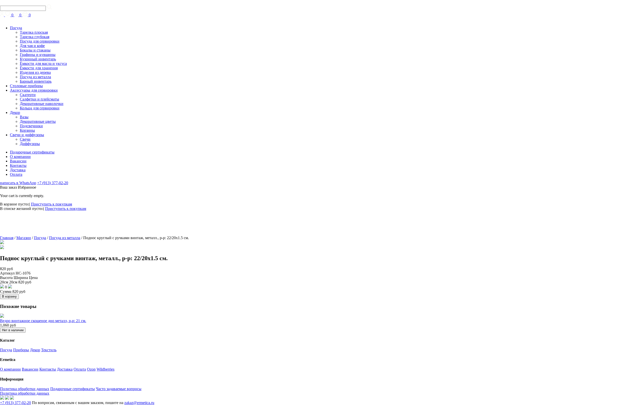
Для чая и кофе (32, 46)
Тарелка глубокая (34, 37)
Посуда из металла (35, 77)
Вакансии (18, 161)
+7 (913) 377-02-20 (52, 183)
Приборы (21, 350)
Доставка (18, 170)
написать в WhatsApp (18, 183)
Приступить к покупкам (51, 204)
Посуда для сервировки (39, 41)
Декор (15, 112)
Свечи (25, 139)
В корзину (9, 296)
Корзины (27, 130)
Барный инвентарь (36, 81)
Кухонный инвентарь (38, 59)
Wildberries (105, 369)
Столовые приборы (26, 86)
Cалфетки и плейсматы (39, 99)
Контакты (18, 165)
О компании (20, 156)
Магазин (23, 238)
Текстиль (48, 350)
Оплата (16, 174)
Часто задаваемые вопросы (118, 389)
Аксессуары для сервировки (34, 90)
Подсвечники (31, 126)
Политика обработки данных (24, 389)
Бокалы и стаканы (35, 50)
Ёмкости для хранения (39, 68)
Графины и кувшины (37, 54)
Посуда (16, 28)
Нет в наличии (13, 330)
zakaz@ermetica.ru (139, 403)
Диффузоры (30, 144)
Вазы (24, 117)
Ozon (91, 369)
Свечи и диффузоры (27, 135)
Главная (6, 238)
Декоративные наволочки (41, 103)
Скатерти (28, 95)
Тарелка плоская (34, 32)
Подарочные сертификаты (32, 152)
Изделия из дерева (35, 72)
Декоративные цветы (38, 121)
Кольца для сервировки (39, 108)
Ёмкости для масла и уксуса (43, 63)
